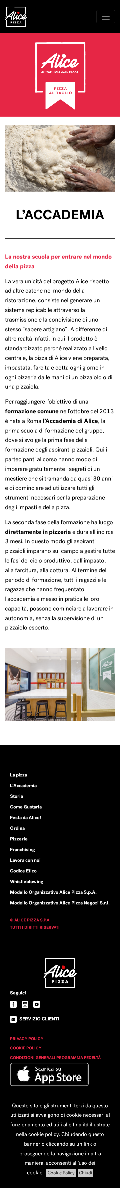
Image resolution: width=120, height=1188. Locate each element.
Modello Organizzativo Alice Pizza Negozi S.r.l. (60, 903)
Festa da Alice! (25, 817)
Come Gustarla (26, 807)
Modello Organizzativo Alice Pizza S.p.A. (53, 892)
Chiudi (85, 1173)
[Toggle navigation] (105, 16)
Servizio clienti (39, 1019)
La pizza (18, 775)
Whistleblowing (26, 881)
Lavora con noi (25, 860)
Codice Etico (23, 871)
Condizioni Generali (33, 1057)
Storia (16, 796)
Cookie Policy (25, 1048)
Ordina (17, 828)
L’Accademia (23, 785)
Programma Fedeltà (78, 1057)
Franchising (22, 849)
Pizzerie (19, 839)
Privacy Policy (26, 1038)
